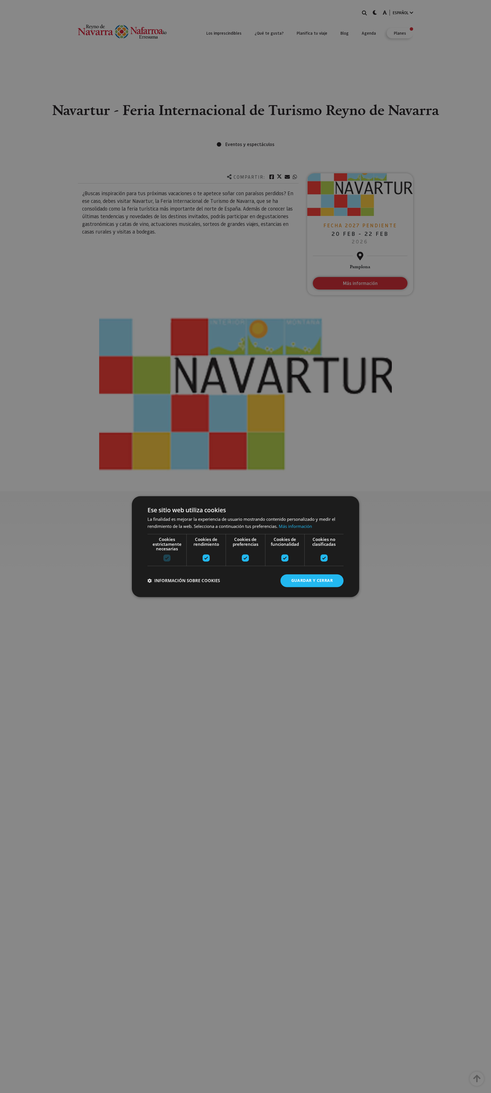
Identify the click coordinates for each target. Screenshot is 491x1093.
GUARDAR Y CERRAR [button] (312, 580)
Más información (295, 526)
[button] (183, 580)
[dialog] (245, 546)
